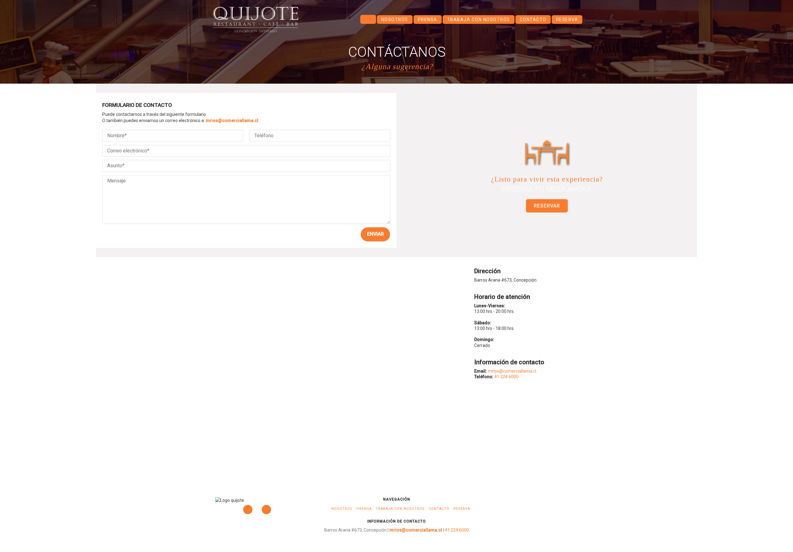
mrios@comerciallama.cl (232, 120)
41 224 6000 (506, 376)
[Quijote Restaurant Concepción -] (255, 19)
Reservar (547, 206)
